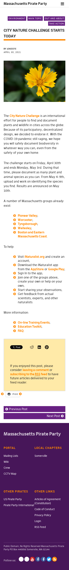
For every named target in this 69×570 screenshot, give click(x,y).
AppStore (37, 269)
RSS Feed (40, 527)
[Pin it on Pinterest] (47, 348)
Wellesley (24, 228)
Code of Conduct (44, 509)
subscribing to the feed (28, 374)
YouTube (32, 559)
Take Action (56, 23)
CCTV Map (10, 473)
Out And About (54, 18)
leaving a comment (36, 370)
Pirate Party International (19, 505)
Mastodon (26, 559)
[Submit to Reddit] (32, 348)
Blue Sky (21, 559)
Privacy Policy (42, 515)
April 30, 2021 (12, 52)
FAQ (21, 331)
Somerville (40, 456)
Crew (7, 467)
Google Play (56, 269)
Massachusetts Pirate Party (25, 3)
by (10, 48)
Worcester (25, 220)
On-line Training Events (33, 322)
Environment (17, 18)
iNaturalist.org (34, 257)
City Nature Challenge (24, 116)
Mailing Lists (11, 456)
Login (37, 521)
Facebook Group (43, 559)
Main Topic (35, 18)
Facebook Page (37, 559)
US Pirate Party (13, 499)
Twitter (49, 559)
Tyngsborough (27, 224)
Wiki (6, 461)
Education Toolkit (29, 326)
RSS (54, 559)
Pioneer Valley (27, 215)
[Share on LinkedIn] (39, 348)
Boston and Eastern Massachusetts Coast (32, 234)
